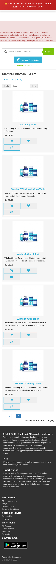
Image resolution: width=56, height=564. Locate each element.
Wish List (6, 531)
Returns (5, 519)
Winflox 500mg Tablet (28, 319)
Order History (8, 529)
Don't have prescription (27, 65)
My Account (7, 526)
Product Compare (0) (13, 79)
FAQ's (4, 503)
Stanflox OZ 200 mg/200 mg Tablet (28, 189)
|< (4, 416)
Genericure (16, 557)
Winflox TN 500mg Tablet (28, 383)
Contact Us (7, 516)
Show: (34, 86)
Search (48, 52)
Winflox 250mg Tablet (28, 254)
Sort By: (6, 86)
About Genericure (9, 501)
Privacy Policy (8, 506)
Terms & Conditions (10, 509)
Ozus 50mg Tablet (28, 124)
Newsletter (6, 534)
